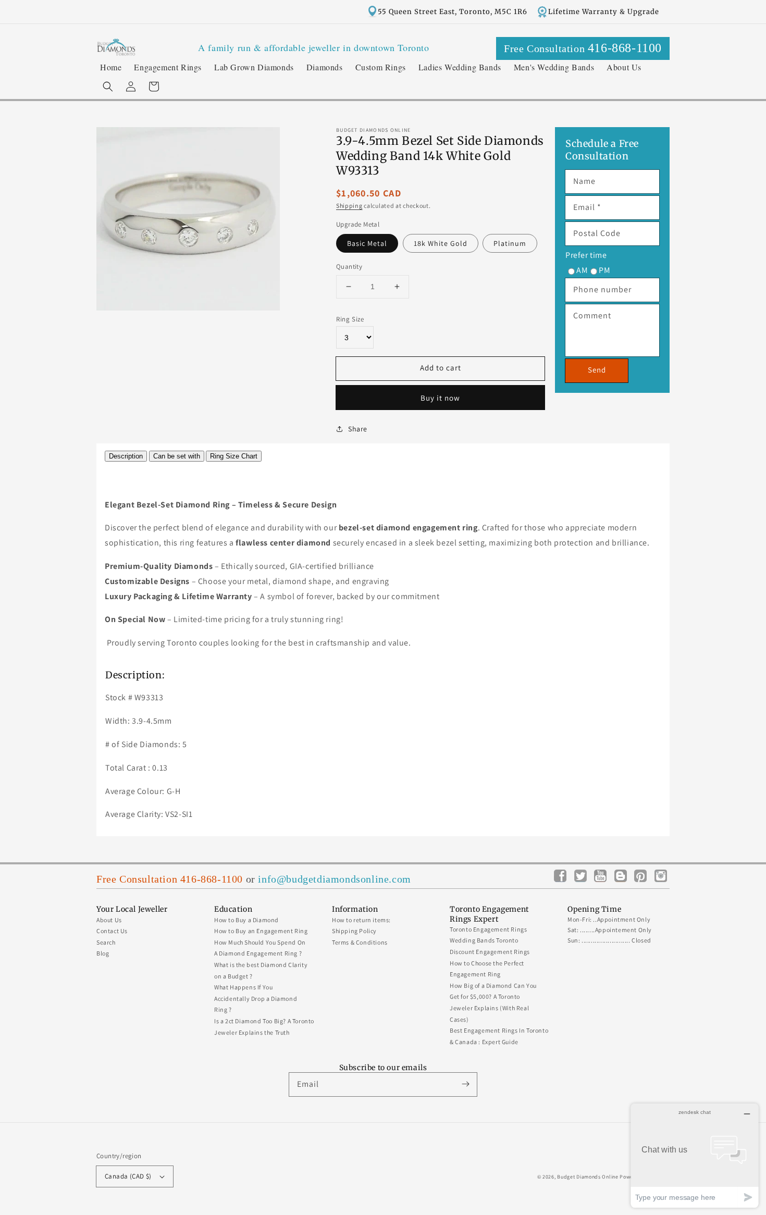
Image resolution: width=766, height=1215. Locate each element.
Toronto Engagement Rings (488, 929)
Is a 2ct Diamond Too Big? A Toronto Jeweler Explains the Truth (264, 1026)
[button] (107, 86)
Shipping (349, 205)
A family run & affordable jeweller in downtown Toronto (313, 47)
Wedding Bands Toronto (484, 940)
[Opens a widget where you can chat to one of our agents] (694, 1155)
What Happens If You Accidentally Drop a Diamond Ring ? (255, 998)
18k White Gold (440, 243)
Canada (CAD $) (128, 1176)
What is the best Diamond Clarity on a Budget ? (260, 970)
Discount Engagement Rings (490, 952)
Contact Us (112, 931)
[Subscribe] (465, 1084)
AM (582, 270)
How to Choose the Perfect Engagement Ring (487, 968)
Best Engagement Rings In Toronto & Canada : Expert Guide (499, 1036)
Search (106, 942)
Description (126, 456)
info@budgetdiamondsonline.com (334, 879)
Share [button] (357, 428)
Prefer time (586, 255)
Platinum (509, 243)
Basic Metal (367, 243)
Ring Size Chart (233, 456)
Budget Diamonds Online (587, 1176)
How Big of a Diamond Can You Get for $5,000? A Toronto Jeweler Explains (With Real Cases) (493, 1002)
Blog (102, 953)
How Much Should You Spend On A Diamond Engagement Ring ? (260, 948)
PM (604, 270)
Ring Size (350, 319)
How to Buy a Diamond (246, 920)
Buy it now (440, 398)
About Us (109, 920)
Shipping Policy (354, 931)
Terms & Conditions (360, 942)
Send (597, 370)
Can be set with (176, 456)
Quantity (349, 266)
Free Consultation (583, 48)
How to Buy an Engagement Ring (260, 931)
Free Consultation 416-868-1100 (169, 879)
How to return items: (361, 920)
